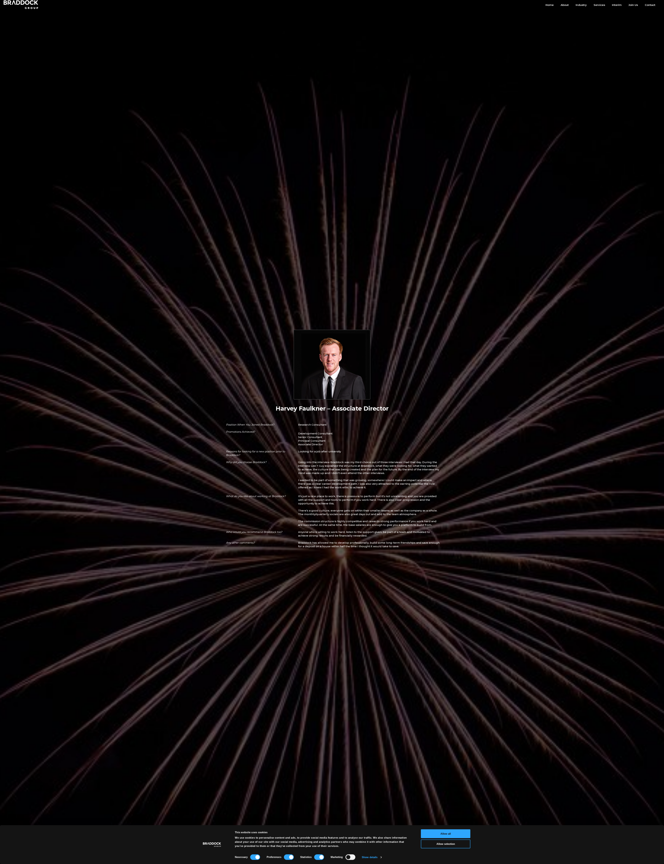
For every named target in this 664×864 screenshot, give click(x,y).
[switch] (289, 857)
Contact (650, 5)
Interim (617, 5)
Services (599, 5)
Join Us (633, 5)
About (565, 5)
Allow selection (445, 843)
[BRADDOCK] (23, 5)
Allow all (445, 833)
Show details (369, 857)
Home (550, 5)
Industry (581, 5)
